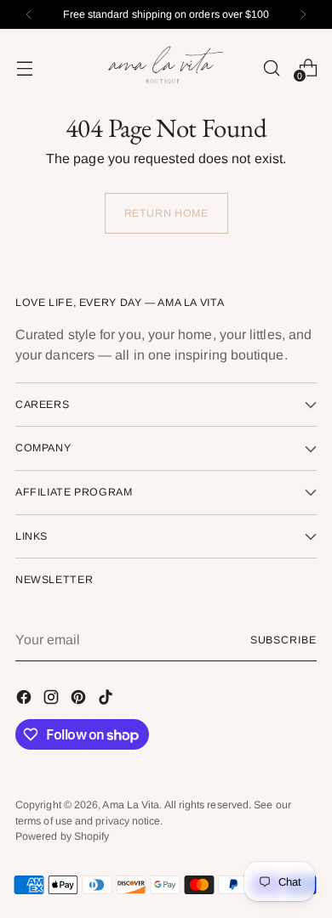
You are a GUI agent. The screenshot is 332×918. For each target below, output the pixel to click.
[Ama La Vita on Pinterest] (80, 699)
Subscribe (283, 640)
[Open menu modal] (24, 67)
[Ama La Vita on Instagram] (53, 699)
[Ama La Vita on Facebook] (25, 699)
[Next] (303, 14)
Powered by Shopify (62, 836)
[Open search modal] (271, 67)
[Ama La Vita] (166, 67)
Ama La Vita (130, 805)
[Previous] (29, 14)
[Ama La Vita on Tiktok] (107, 699)
